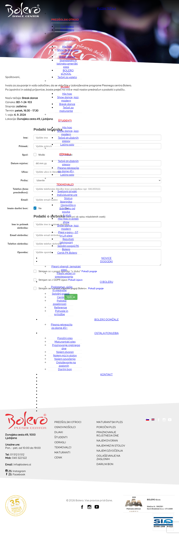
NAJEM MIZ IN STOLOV (110, 445)
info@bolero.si (22, 464)
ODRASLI (60, 442)
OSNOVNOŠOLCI (65, 427)
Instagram (19, 471)
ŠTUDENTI (60, 437)
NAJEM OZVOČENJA (109, 450)
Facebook (19, 474)
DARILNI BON (104, 464)
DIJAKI (58, 432)
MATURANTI (62, 452)
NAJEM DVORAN (107, 440)
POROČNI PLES (106, 427)
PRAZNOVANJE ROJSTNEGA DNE (107, 434)
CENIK (58, 457)
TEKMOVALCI (62, 447)
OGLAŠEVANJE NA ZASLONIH (108, 457)
